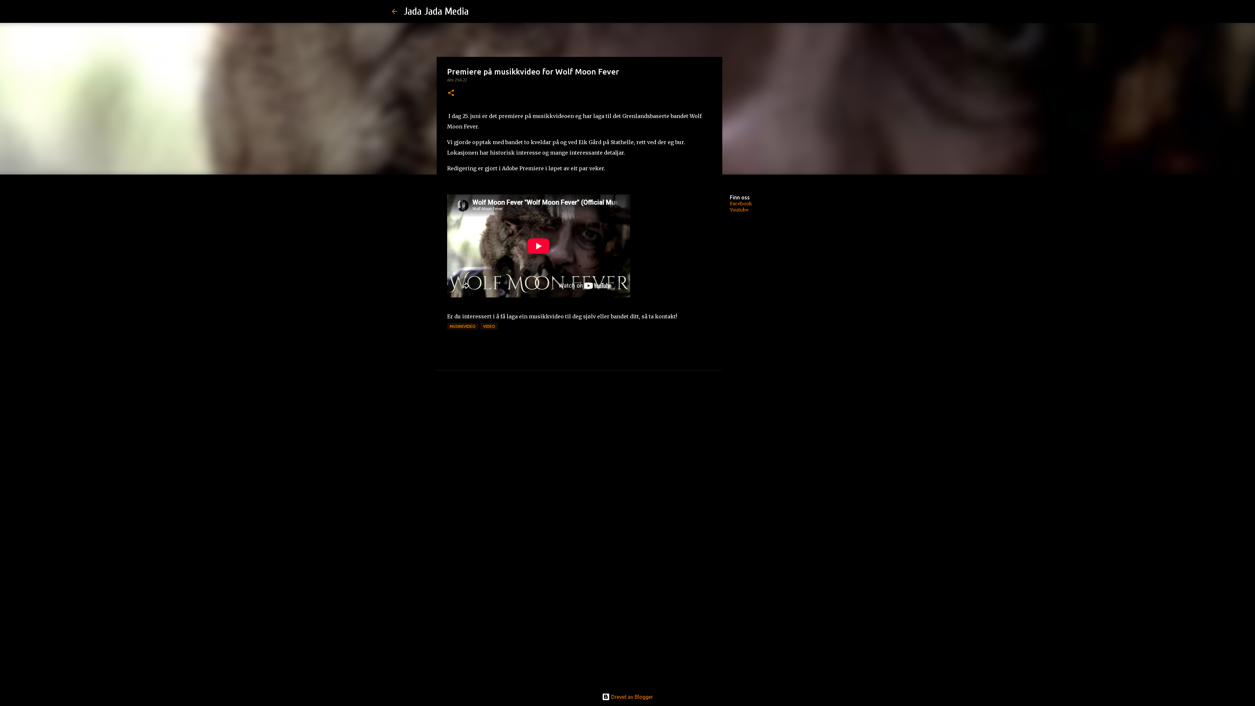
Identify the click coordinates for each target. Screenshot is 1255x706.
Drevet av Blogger (631, 697)
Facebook (741, 204)
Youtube (739, 210)
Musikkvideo (463, 326)
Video (489, 326)
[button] (451, 93)
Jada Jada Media (436, 11)
